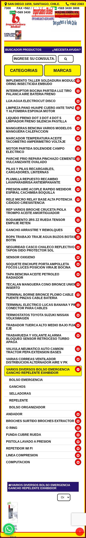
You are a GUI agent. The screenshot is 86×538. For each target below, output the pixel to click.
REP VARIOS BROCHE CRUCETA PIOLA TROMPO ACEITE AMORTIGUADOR (36, 211)
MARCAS (62, 70)
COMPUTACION (18, 462)
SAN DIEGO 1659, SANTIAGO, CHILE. (34, 4)
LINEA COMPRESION (22, 455)
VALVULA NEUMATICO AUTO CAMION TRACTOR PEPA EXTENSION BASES (34, 350)
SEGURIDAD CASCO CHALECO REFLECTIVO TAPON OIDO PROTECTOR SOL (40, 248)
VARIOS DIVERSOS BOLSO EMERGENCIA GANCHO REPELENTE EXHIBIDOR (38, 371)
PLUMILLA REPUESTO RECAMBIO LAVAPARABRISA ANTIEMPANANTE (33, 180)
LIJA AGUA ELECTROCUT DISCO (31, 101)
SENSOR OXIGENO (20, 257)
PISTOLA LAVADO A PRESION (28, 441)
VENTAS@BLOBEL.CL (63, 12)
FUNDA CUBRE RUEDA (23, 434)
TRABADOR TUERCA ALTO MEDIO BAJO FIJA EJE (40, 326)
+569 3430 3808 (69, 8)
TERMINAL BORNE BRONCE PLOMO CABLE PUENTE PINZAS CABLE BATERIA (39, 296)
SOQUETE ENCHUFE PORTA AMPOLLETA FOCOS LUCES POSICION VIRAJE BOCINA (38, 265)
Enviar (16, 417)
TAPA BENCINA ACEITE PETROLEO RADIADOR (32, 275)
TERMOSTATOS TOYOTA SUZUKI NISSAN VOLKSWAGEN (37, 316)
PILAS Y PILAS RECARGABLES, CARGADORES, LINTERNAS (30, 170)
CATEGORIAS (23, 70)
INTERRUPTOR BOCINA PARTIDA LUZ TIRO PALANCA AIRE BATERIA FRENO (39, 92)
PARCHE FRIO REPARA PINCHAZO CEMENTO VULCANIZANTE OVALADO (40, 160)
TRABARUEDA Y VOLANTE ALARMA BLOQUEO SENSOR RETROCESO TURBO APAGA (37, 339)
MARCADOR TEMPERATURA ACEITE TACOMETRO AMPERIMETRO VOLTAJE (36, 140)
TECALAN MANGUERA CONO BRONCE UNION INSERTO (41, 286)
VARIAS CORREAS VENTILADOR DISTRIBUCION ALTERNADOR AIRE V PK (37, 360)
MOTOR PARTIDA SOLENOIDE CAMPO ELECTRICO (35, 150)
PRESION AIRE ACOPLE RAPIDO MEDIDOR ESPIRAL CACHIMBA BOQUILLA (38, 190)
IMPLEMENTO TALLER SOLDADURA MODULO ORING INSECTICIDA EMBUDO (41, 82)
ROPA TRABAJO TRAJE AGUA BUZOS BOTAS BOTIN (40, 238)
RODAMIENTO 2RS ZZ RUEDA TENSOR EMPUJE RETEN (35, 221)
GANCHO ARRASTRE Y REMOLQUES (34, 230)
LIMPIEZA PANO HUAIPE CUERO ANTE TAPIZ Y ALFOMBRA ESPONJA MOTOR (40, 109)
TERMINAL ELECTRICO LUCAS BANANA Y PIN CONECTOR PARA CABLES (41, 306)
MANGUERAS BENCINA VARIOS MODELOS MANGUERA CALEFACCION (39, 129)
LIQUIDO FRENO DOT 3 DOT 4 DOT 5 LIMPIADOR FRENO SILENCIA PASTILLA (36, 119)
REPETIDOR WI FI (19, 448)
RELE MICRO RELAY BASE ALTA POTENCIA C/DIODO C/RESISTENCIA (39, 201)
